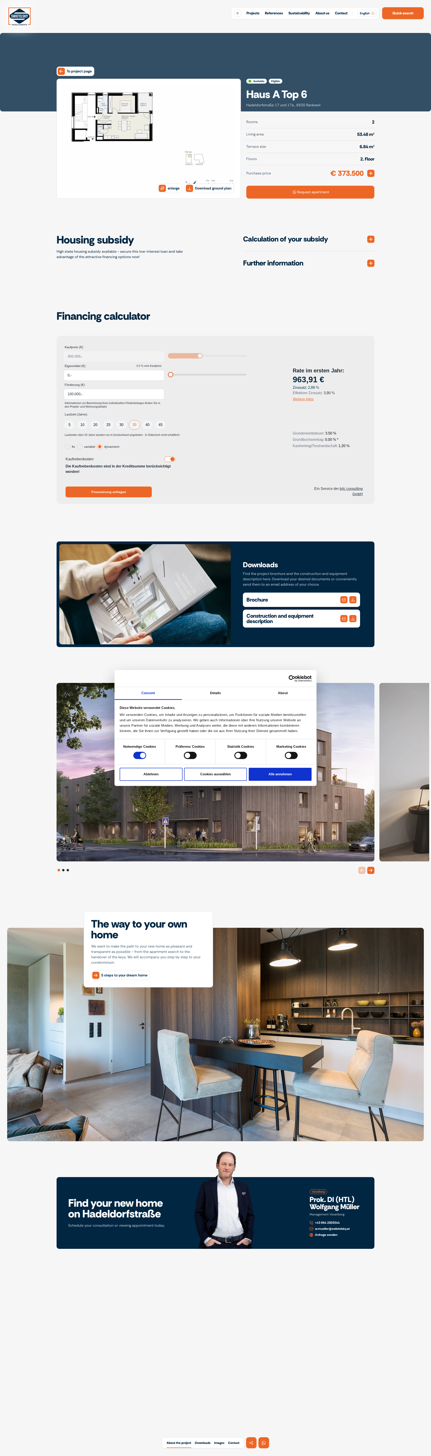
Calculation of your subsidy (285, 239)
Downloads (203, 1443)
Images (219, 1443)
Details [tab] (215, 693)
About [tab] (283, 693)
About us (322, 13)
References (274, 13)
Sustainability (299, 13)
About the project (179, 1443)
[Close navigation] (237, 13)
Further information (273, 263)
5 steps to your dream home (124, 975)
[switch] (190, 755)
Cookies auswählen (215, 774)
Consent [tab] (148, 693)
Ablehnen (150, 774)
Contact (341, 13)
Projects (252, 13)
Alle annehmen (280, 774)
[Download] (343, 599)
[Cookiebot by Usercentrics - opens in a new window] (292, 678)
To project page (79, 71)
